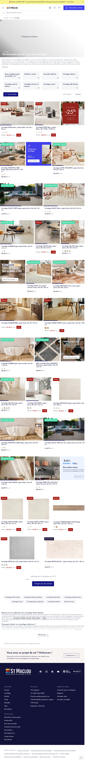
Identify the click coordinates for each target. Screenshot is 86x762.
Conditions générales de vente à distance (65, 750)
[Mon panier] (59, 7)
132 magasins (35, 690)
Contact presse (8, 736)
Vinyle (6, 699)
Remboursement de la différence (13, 757)
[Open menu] (3, 7)
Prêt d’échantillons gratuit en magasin (42, 699)
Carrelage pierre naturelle (35, 602)
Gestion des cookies (44, 757)
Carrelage (7, 693)
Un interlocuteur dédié (37, 693)
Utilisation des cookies (59, 757)
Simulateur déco (62, 696)
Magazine (60, 693)
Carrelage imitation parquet (33, 597)
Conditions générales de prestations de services (17, 753)
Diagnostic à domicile (37, 706)
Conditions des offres (23, 750)
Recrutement (8, 739)
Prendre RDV (8, 720)
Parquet (6, 690)
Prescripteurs (8, 730)
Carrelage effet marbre (12, 597)
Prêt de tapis (34, 703)
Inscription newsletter (63, 699)
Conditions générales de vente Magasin (41, 750)
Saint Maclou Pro (9, 733)
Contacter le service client (12, 727)
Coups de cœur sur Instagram (66, 690)
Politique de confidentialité (30, 757)
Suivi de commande (10, 724)
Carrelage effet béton (53, 597)
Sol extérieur (8, 709)
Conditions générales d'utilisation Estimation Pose (45, 753)
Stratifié (6, 696)
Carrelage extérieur (54, 602)
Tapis (5, 706)
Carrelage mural (17, 602)
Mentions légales (64, 753)
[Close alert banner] (83, 2)
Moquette (7, 703)
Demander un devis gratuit (12, 717)
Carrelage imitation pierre (73, 597)
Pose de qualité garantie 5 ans (40, 696)
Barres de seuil (69, 602)
